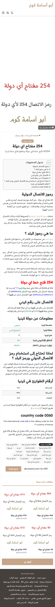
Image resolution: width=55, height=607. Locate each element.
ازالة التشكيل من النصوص (36, 590)
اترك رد (27, 561)
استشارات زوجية (46, 582)
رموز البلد (49, 239)
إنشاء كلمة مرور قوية (11, 582)
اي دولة (10, 448)
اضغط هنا (36, 408)
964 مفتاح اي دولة (45, 515)
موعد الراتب (13, 578)
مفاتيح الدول (37, 458)
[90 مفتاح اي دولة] (41, 534)
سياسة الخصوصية (41, 586)
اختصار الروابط (9, 598)
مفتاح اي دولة (11, 458)
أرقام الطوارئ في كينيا (40, 184)
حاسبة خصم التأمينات (36, 594)
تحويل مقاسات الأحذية (17, 590)
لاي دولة (48, 458)
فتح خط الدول (46, 455)
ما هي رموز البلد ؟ (41, 169)
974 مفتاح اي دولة (18, 515)
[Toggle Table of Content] (47, 163)
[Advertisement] (27, 44)
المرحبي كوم (21, 602)
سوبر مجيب (41, 578)
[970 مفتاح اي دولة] (14, 534)
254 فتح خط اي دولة (40, 172)
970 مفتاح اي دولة (18, 549)
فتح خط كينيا (18, 455)
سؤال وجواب (19, 135)
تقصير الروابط (33, 602)
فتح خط (19, 451)
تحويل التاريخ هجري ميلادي (41, 598)
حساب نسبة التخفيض (18, 594)
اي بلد (18, 448)
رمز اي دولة (47, 451)
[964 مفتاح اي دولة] (41, 500)
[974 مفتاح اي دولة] (14, 500)
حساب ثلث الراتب (23, 598)
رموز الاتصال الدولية (41, 166)
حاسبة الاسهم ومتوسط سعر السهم (20, 586)
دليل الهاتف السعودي (27, 578)
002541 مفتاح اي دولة (29, 444)
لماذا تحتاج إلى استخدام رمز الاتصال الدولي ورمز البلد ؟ (26, 181)
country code (29, 448)
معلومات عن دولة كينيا (40, 178)
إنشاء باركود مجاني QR (29, 582)
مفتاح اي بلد (24, 458)
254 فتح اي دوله (12, 444)
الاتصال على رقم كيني (39, 175)
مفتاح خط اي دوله (33, 462)
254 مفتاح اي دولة (45, 448)
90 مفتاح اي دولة (45, 549)
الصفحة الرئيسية (32, 135)
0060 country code (39, 187)
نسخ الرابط (13, 469)
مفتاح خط (47, 462)
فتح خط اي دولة (32, 455)
